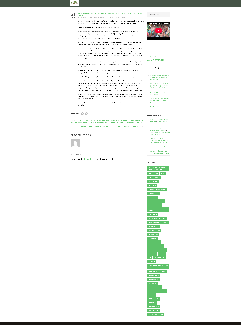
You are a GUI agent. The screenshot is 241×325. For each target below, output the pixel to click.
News (123, 17)
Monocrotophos (159, 258)
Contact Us (165, 3)
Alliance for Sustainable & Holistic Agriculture (157, 168)
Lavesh (152, 146)
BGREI (163, 173)
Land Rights (152, 254)
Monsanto (152, 261)
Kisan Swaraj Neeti (154, 242)
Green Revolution (154, 222)
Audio (156, 173)
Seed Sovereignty (154, 306)
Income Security (153, 226)
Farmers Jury (153, 197)
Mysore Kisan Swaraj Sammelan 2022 (158, 266)
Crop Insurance (153, 181)
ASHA (150, 173)
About (90, 3)
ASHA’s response (129, 3)
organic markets (154, 279)
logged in (88, 159)
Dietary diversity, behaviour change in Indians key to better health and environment (158, 151)
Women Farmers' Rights (156, 314)
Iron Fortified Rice (154, 230)
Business (157, 177)
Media (156, 3)
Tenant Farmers (153, 310)
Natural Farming (154, 271)
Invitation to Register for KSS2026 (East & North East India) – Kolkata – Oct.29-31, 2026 (160, 93)
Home (84, 3)
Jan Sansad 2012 (153, 234)
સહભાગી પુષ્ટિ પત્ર (154, 106)
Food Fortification (154, 205)
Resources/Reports (103, 3)
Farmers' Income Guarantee (157, 189)
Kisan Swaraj (152, 238)
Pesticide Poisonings (155, 287)
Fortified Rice (153, 214)
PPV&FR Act (152, 295)
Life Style (162, 254)
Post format (162, 291)
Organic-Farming (154, 275)
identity (165, 222)
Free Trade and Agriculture (157, 218)
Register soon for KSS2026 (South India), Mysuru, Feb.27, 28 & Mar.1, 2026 (159, 100)
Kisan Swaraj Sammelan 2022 (157, 250)
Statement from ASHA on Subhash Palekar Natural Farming (159, 123)
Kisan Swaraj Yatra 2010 (113, 17)
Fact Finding (152, 185)
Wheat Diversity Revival (162, 146)
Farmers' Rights (153, 193)
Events (140, 3)
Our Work (117, 3)
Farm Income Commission (156, 201)
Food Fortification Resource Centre (157, 209)
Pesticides (152, 291)
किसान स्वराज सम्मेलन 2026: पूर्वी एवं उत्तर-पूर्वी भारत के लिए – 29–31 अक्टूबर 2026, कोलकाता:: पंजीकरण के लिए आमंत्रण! (159, 85)
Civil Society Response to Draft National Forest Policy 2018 (160, 132)
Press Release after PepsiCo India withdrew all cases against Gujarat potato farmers (159, 140)
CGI (151, 138)
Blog (91, 17)
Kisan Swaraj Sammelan (156, 246)
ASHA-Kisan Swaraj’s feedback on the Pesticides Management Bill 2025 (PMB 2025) (159, 77)
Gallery (148, 3)
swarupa (83, 17)
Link (150, 258)
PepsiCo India (152, 283)
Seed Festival (152, 302)
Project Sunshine (154, 299)
